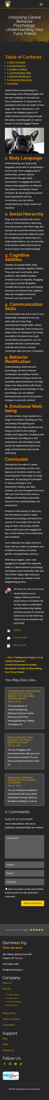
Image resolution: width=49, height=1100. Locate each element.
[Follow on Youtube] (15, 1064)
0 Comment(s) (20, 637)
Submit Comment (33, 903)
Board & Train (12, 1005)
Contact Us (8, 1050)
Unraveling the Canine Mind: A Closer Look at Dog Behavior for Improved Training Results (24, 695)
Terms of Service (10, 1019)
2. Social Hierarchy (16, 66)
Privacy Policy (9, 1013)
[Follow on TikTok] (21, 1064)
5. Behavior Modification (19, 76)
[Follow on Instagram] (10, 1064)
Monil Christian (35, 589)
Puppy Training (13, 995)
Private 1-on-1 (12, 998)
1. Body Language (16, 62)
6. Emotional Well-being (19, 80)
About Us (7, 983)
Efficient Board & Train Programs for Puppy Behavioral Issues (20, 740)
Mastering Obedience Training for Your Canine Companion (21, 780)
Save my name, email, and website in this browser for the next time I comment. (24, 893)
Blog (4, 1038)
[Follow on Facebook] (4, 1064)
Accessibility (8, 1025)
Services (6, 989)
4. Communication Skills (19, 73)
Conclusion (12, 83)
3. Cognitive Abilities (17, 69)
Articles (17, 630)
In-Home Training (14, 1002)
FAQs (5, 1044)
